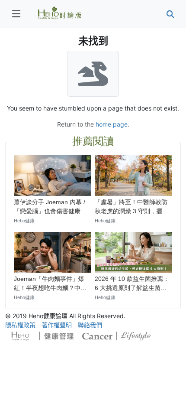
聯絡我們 (90, 325)
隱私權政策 (20, 325)
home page (112, 124)
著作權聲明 (57, 325)
